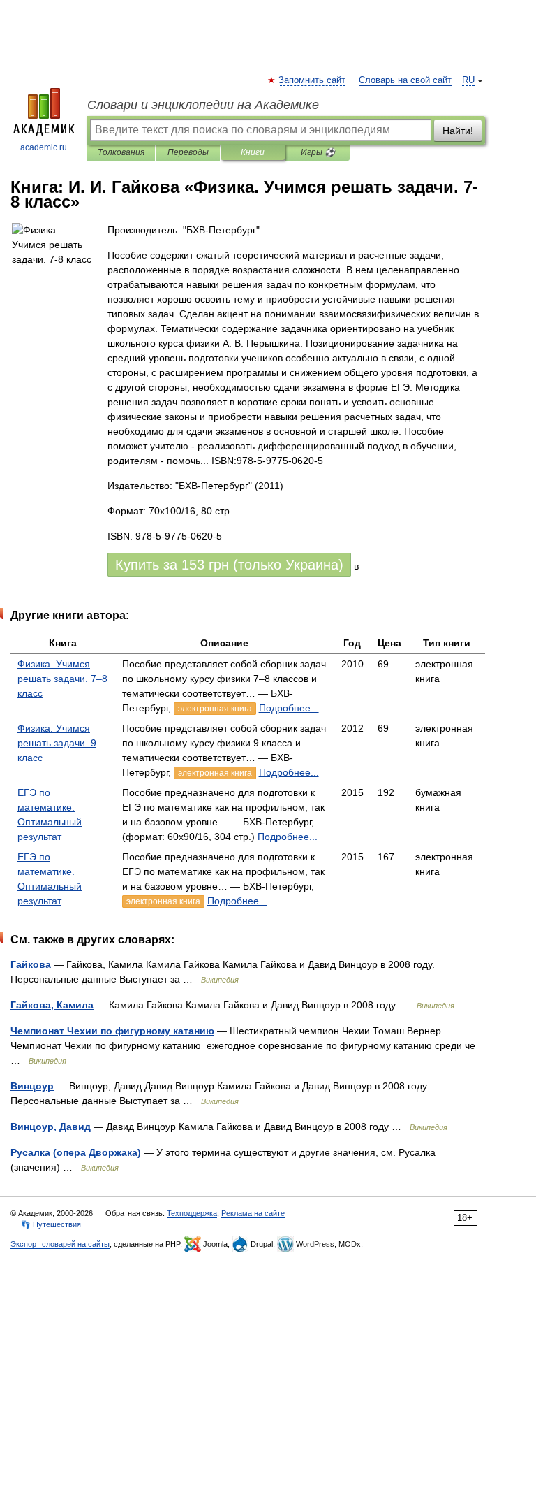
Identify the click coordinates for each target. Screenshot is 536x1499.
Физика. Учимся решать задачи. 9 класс (56, 743)
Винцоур (32, 1086)
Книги (253, 152)
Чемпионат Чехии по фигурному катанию (112, 1030)
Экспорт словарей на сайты (60, 1244)
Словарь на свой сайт (405, 80)
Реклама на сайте (253, 1213)
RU (468, 80)
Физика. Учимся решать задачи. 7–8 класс (62, 678)
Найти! (457, 130)
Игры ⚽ (318, 152)
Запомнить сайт (312, 80)
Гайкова (30, 964)
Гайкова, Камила (52, 1005)
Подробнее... (289, 708)
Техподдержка (192, 1213)
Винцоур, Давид (50, 1126)
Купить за (229, 564)
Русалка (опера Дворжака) (75, 1152)
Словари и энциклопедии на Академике (203, 105)
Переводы (188, 152)
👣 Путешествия (51, 1224)
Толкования (121, 152)
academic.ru (43, 147)
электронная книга (215, 709)
